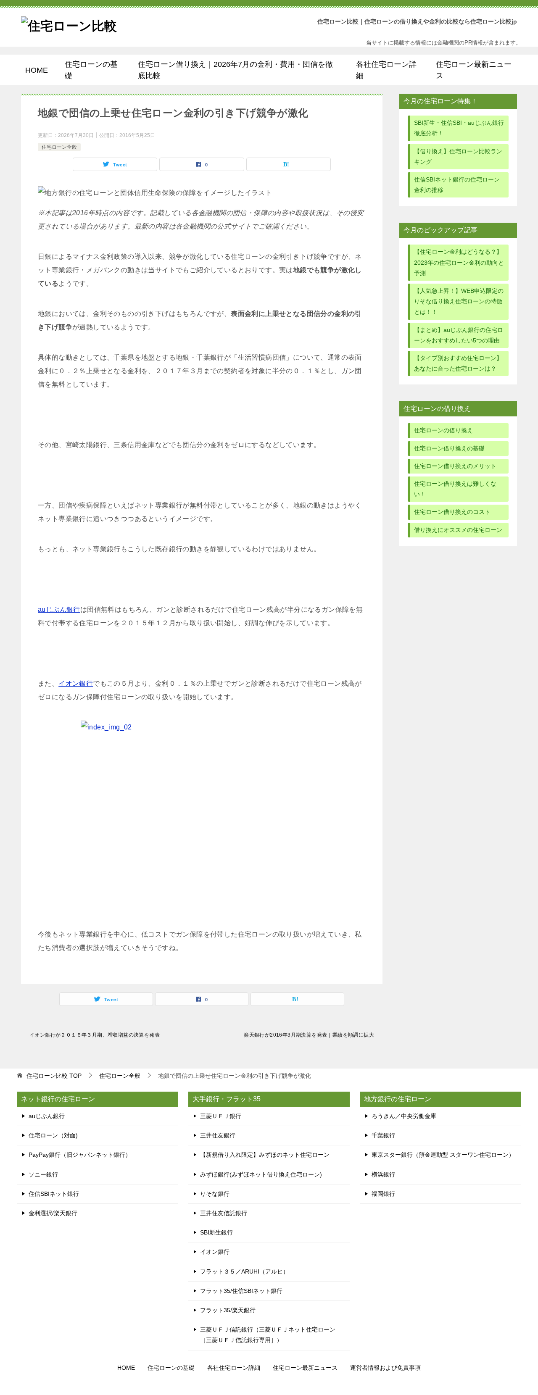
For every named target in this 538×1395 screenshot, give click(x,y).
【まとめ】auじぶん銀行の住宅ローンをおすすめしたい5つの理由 (458, 335)
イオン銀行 (75, 683)
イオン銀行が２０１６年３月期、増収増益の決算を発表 (94, 1035)
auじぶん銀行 (59, 609)
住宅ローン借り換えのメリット (455, 466)
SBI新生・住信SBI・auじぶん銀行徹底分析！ (459, 128)
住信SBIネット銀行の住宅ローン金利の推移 (457, 184)
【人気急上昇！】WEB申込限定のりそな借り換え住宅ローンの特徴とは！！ (459, 301)
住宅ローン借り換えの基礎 (449, 448)
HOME (36, 70)
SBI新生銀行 (216, 1232)
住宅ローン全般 (59, 147)
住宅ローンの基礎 (91, 69)
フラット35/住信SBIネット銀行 (241, 1290)
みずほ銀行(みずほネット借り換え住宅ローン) (261, 1174)
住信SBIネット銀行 (54, 1193)
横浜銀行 (383, 1174)
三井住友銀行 (217, 1135)
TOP (54, 1075)
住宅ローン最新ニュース (474, 69)
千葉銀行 (383, 1135)
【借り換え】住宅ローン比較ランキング (458, 156)
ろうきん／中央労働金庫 (404, 1116)
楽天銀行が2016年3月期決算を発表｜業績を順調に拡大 (309, 1035)
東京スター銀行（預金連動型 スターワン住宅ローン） (443, 1154)
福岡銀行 (383, 1193)
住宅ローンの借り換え (443, 430)
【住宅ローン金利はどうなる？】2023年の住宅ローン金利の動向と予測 (459, 262)
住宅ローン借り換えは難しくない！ (455, 488)
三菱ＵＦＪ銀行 (220, 1116)
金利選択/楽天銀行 (53, 1213)
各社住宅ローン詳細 (386, 69)
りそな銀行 (214, 1193)
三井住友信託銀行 (223, 1213)
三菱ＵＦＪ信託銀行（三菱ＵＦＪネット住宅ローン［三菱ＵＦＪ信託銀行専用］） (267, 1334)
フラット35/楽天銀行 (228, 1310)
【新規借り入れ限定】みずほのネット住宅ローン (265, 1154)
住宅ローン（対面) (53, 1135)
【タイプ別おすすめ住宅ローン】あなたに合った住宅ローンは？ (458, 363)
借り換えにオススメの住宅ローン (458, 529)
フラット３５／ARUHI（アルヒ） (244, 1271)
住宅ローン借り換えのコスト (452, 511)
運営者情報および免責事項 (385, 1367)
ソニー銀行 (43, 1174)
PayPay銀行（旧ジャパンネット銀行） (80, 1154)
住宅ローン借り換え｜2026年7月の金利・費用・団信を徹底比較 (235, 69)
